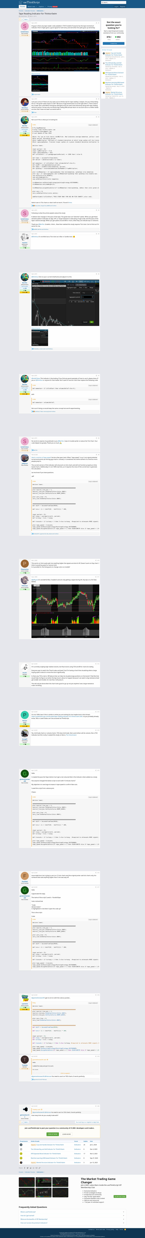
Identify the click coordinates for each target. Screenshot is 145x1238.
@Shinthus (34, 237)
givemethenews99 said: (39, 1059)
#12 (98, 664)
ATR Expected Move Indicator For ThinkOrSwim (46, 1154)
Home (121, 1229)
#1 (98, 23)
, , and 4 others (45, 411)
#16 (98, 872)
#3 (98, 117)
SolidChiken (23, 16)
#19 (98, 1056)
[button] (36, 6)
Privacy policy (110, 1229)
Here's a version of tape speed (41, 457)
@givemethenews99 (37, 998)
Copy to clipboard (93, 125)
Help (117, 1229)
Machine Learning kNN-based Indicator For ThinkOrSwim (49, 1158)
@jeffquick (34, 580)
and (40, 1079)
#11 (98, 577)
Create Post (113, 43)
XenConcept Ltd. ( (87, 1235)
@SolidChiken (35, 378)
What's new (31, 6)
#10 (98, 560)
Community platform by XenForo (72, 1232)
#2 (98, 99)
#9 (98, 454)
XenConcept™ (75, 1235)
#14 (98, 730)
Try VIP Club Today (120, 1196)
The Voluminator (71, 735)
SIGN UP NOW (52, 1134)
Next (25, 19)
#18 (98, 995)
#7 (98, 375)
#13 (98, 711)
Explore (41, 6)
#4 (98, 210)
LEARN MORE (66, 1134)
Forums (22, 6)
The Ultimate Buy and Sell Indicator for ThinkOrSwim (47, 1149)
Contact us (91, 1229)
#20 (98, 1106)
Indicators (77, 1145)
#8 (98, 438)
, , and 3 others (45, 205)
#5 (98, 234)
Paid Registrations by (72, 1234)
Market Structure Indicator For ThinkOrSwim (48, 1162)
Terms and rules (100, 1229)
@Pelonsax (48, 1076)
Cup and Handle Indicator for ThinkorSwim (47, 1145)
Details (92, 1235)
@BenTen (41, 224)
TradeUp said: (36, 1109)
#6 (98, 274)
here (70, 202)
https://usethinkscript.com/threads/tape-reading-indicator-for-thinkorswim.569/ (57, 716)
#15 (98, 770)
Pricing (50, 6)
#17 (98, 887)
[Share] (96, 23)
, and (41, 229)
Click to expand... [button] (65, 1073)
